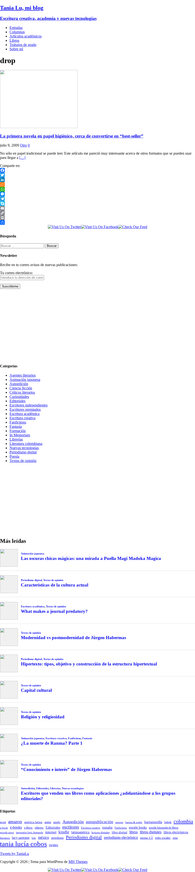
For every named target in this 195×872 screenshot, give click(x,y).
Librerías (16, 439)
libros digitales (150, 832)
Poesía (14, 456)
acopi (3, 822)
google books (138, 827)
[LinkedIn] (97, 179)
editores (39, 827)
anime (47, 822)
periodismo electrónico (121, 837)
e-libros (28, 827)
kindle (63, 832)
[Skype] (97, 203)
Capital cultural (36, 690)
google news (7, 832)
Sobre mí (16, 49)
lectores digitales (101, 832)
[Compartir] (97, 222)
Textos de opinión (23, 461)
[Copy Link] (97, 213)
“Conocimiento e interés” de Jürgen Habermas (66, 769)
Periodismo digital (23, 452)
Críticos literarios (22, 392)
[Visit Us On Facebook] (99, 227)
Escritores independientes (29, 405)
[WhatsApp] (97, 189)
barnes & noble (133, 822)
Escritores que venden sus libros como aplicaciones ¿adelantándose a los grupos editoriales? (98, 796)
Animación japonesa (25, 380)
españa (107, 827)
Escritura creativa (22, 418)
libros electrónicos (176, 832)
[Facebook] (97, 170)
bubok (167, 822)
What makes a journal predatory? (54, 611)
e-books (16, 827)
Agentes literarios (23, 375)
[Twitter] (97, 175)
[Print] (97, 217)
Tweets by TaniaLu (14, 854)
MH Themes (78, 862)
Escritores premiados (25, 409)
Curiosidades (19, 397)
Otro (23, 145)
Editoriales (17, 401)
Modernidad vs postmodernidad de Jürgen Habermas (73, 637)
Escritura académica (24, 414)
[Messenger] (97, 194)
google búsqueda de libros (163, 827)
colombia (183, 821)
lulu (34, 838)
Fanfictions (18, 422)
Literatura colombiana (26, 444)
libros (133, 832)
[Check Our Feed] (132, 227)
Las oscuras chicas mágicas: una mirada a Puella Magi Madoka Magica (91, 558)
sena (175, 838)
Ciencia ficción (21, 388)
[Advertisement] (97, 326)
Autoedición (19, 384)
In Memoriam (20, 435)
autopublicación (99, 822)
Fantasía (16, 426)
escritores (70, 827)
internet (50, 832)
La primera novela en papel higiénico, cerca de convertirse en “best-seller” (71, 136)
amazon (15, 821)
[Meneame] (97, 184)
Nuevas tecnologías (24, 448)
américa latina (33, 822)
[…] (22, 158)
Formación (18, 431)
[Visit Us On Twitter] (64, 227)
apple (56, 822)
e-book (4, 827)
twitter (53, 845)
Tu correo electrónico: (16, 273)
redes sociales (163, 838)
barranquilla (153, 822)
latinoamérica (80, 832)
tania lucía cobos (23, 844)
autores (119, 822)
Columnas (17, 32)
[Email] (97, 208)
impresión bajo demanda (29, 832)
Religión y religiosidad (42, 716)
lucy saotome (20, 838)
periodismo (57, 838)
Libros (14, 40)
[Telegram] (97, 198)
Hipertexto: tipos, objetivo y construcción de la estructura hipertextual (89, 663)
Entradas (16, 28)
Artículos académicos (26, 36)
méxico (43, 837)
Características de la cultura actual (54, 584)
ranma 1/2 (146, 838)
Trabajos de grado (23, 45)
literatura (5, 838)
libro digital (119, 832)
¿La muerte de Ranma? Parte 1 (52, 743)
